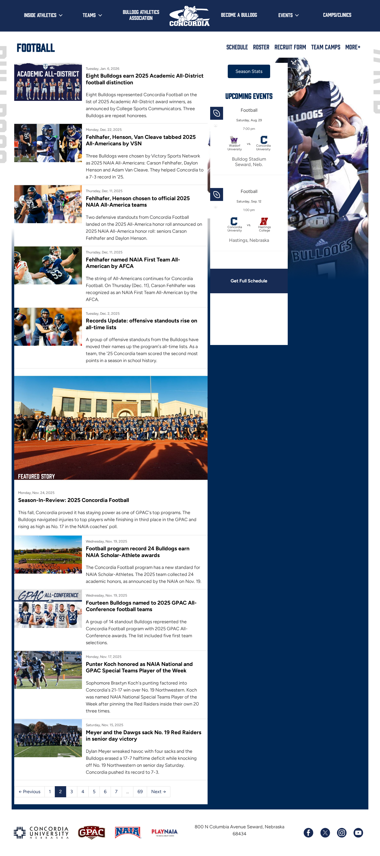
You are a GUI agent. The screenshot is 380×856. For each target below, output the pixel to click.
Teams (89, 14)
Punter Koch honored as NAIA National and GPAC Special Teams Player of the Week (139, 667)
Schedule (237, 46)
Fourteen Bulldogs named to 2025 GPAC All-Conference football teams (141, 605)
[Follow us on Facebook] (308, 832)
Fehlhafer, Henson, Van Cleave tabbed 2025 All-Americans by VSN (141, 140)
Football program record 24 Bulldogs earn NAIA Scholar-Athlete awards (137, 551)
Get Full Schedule (249, 281)
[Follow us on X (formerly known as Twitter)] (325, 832)
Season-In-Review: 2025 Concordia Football (73, 500)
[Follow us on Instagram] (341, 832)
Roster (261, 46)
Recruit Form (290, 46)
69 (140, 791)
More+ (353, 46)
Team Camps (325, 46)
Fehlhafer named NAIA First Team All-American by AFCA (133, 262)
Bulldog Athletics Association (141, 14)
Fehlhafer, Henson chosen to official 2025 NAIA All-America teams (138, 201)
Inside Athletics (40, 14)
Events (285, 14)
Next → (158, 791)
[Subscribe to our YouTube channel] (358, 832)
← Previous (29, 791)
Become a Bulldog (239, 14)
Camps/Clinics (337, 14)
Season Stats (248, 71)
